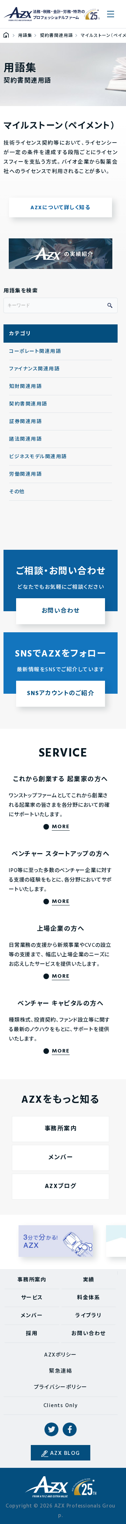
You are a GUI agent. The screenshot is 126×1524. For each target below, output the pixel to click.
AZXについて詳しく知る (60, 208)
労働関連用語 (25, 474)
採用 (31, 1334)
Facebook (70, 1430)
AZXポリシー (60, 1355)
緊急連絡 (60, 1371)
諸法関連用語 (25, 439)
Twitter (51, 1430)
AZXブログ (61, 1186)
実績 (88, 1280)
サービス (32, 1298)
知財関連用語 (25, 387)
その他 (17, 492)
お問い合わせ (88, 1334)
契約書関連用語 (28, 404)
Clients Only (60, 1405)
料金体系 (88, 1298)
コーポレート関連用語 (35, 352)
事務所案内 (60, 1129)
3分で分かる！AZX (56, 1241)
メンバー (60, 1157)
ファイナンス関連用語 (34, 369)
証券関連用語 (25, 422)
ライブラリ (88, 1316)
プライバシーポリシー (61, 1387)
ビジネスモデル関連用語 (38, 457)
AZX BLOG (65, 1453)
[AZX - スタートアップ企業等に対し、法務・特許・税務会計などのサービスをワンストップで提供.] (6, 36)
